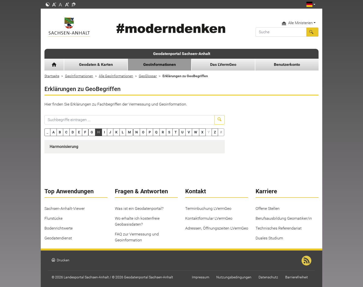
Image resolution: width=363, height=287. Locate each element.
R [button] (163, 132)
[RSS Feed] (306, 260)
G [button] (92, 132)
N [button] (136, 132)
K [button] (116, 132)
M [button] (129, 132)
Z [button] (215, 132)
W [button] (195, 132)
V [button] (189, 132)
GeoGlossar (148, 76)
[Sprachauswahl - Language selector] (311, 4)
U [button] (182, 132)
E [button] (79, 132)
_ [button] (47, 132)
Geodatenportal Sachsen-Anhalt (181, 53)
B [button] (60, 132)
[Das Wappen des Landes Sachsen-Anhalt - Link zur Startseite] (75, 27)
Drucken (60, 260)
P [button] (150, 132)
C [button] (66, 132)
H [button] (98, 132)
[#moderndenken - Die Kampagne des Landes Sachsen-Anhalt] (170, 28)
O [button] (143, 132)
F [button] (85, 132)
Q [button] (156, 132)
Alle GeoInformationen (116, 76)
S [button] (169, 132)
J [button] (110, 132)
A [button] (53, 132)
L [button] (123, 132)
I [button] (104, 132)
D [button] (73, 132)
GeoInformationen (79, 76)
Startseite (51, 76)
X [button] (202, 132)
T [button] (176, 132)
